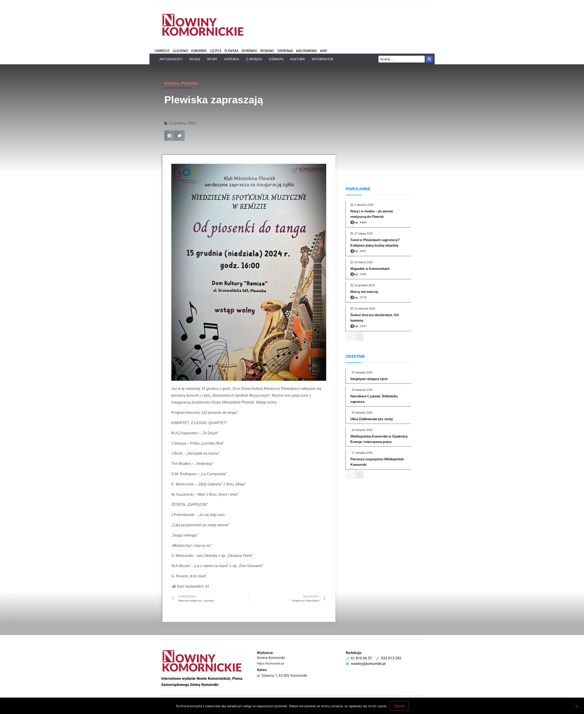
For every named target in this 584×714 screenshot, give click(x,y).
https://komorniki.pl (270, 663)
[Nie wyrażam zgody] (577, 706)
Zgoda (399, 706)
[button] (169, 135)
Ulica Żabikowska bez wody (371, 419)
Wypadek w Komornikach (370, 269)
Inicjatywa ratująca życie (369, 379)
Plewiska (189, 83)
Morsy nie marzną (364, 292)
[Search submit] (429, 59)
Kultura (171, 83)
